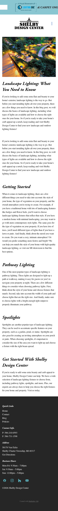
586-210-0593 (11, 432)
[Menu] (51, 23)
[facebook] (4, 480)
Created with (29, 501)
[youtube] (27, 480)
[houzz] (19, 480)
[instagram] (12, 480)
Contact (5, 414)
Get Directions (8, 454)
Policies (5, 421)
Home (5, 410)
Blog (4, 417)
